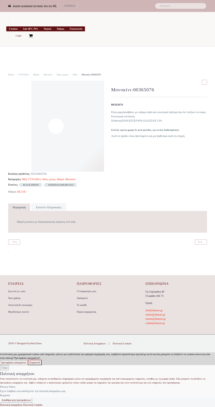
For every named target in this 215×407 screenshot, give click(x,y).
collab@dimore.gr (155, 323)
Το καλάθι (82, 305)
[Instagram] (147, 6)
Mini (75, 74)
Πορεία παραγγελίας (86, 312)
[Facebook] (136, 6)
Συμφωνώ (34, 362)
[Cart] (31, 36)
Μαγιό (36, 74)
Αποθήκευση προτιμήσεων (16, 400)
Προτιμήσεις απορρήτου (13, 362)
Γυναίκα (13, 29)
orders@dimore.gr (155, 314)
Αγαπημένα (82, 298)
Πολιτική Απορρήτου (95, 343)
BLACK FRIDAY (31, 185)
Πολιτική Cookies (122, 343)
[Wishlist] (25, 36)
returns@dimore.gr (155, 318)
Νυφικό (47, 29)
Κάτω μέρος (62, 74)
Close (4, 367)
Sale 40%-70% (30, 29)
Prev (15, 242)
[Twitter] (142, 6)
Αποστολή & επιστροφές (20, 305)
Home (11, 74)
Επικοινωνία (76, 29)
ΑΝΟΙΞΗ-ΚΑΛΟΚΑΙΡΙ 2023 (61, 185)
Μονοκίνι (48, 74)
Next (200, 242)
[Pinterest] (206, 343)
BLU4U (21, 191)
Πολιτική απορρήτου (11, 404)
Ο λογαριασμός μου (86, 291)
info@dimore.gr (154, 310)
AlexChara (36, 343)
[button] (202, 6)
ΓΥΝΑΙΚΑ (23, 74)
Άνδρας (60, 29)
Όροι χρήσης (14, 298)
